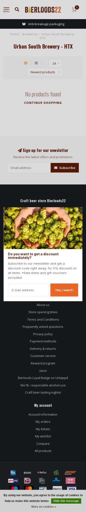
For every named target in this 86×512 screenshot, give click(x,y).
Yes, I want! (64, 290)
